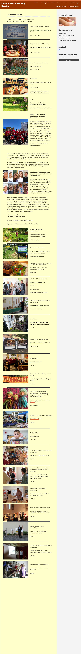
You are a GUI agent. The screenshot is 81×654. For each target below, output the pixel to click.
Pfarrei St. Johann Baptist (36, 343)
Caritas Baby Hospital (45, 3)
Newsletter (58, 6)
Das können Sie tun (65, 3)
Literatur (64, 6)
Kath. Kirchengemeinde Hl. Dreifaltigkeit (40, 30)
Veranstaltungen (75, 3)
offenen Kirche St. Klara (38, 513)
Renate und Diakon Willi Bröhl (38, 282)
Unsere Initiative (55, 3)
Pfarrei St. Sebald (44, 568)
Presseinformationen (73, 6)
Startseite (36, 3)
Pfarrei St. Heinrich (41, 552)
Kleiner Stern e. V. (34, 66)
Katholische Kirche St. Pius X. (37, 455)
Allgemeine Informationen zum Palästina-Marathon (20, 220)
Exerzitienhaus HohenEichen (37, 305)
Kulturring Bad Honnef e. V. (43, 324)
